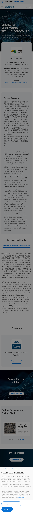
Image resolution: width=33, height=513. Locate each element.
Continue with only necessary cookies (13, 469)
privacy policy (22, 497)
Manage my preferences (11, 504)
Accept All (7, 509)
